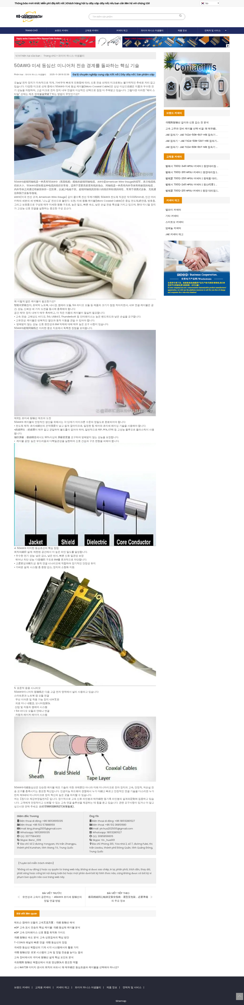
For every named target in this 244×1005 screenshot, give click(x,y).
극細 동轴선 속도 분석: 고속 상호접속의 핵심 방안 (41, 937)
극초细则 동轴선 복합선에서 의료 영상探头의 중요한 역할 (46, 962)
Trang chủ (31, 30)
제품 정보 (182, 30)
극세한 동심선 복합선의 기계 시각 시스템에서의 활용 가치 (46, 947)
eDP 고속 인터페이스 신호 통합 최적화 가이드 (39, 932)
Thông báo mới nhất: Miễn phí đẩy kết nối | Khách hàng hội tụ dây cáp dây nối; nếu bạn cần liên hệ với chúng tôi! (82, 3)
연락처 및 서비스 (212, 30)
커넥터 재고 (122, 30)
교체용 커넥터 (91, 30)
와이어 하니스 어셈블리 (152, 30)
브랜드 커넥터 (61, 30)
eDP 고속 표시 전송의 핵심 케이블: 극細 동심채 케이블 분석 (47, 927)
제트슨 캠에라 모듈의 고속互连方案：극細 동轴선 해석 (44, 922)
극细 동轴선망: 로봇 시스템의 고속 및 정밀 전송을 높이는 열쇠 (48, 952)
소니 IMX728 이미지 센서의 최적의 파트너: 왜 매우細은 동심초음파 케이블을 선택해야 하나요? (66, 967)
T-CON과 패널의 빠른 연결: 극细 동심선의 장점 (40, 942)
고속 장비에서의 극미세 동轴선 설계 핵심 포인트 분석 (44, 957)
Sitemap (121, 1001)
